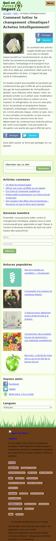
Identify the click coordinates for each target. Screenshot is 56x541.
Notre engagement (14, 498)
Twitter (12, 389)
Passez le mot (13, 488)
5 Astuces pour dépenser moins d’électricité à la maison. (37, 315)
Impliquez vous (15, 504)
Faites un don (29, 508)
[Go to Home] (23, 436)
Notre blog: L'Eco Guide (21, 394)
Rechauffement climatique (17, 472)
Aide (11, 514)
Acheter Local (20, 478)
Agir (10, 478)
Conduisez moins (32, 478)
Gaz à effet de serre (46, 472)
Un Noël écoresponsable (18, 185)
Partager (44, 35)
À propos (12, 493)
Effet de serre (32, 472)
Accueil (12, 463)
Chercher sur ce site (17, 164)
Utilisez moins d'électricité (16, 483)
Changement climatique (28, 468)
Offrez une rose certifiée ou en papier (25, 188)
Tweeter (44, 40)
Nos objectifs (23, 493)
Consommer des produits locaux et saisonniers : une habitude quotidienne (38, 337)
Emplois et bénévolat (15, 508)
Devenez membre (30, 504)
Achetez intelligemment (35, 483)
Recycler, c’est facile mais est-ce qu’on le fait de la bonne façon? (38, 358)
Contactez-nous (43, 504)
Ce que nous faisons (37, 493)
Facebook (14, 384)
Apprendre (13, 468)
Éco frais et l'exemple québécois (23, 191)
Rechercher (19, 514)
